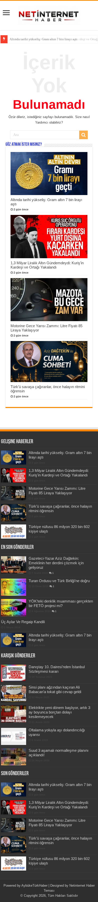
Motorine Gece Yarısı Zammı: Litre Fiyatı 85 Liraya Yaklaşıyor (57, 490)
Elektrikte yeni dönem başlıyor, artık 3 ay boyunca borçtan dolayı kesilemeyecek (59, 712)
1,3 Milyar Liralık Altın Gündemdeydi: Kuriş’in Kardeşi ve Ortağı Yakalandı (47, 265)
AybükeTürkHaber (34, 885)
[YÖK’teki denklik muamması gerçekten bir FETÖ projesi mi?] (13, 607)
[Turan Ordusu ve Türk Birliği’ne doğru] (13, 587)
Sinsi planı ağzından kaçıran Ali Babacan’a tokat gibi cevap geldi (55, 689)
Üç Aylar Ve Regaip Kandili (23, 622)
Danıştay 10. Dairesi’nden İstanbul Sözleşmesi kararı (57, 669)
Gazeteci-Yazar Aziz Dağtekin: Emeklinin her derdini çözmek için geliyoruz (56, 563)
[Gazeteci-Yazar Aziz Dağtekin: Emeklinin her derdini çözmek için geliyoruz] (13, 564)
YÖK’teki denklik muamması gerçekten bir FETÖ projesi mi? (61, 603)
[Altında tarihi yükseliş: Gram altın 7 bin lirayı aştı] (13, 640)
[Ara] (83, 135)
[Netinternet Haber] (49, 15)
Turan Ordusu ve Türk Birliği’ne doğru (59, 581)
